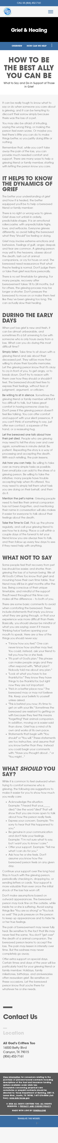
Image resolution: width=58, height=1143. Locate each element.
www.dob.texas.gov (19, 1098)
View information (11, 1077)
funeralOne (39, 1110)
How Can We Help (36, 46)
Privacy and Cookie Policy (35, 1106)
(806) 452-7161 (33, 3)
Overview (17, 46)
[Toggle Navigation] (52, 45)
